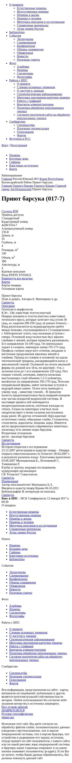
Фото (12, 63)
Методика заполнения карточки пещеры (43, 97)
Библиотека (17, 32)
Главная (7, 178)
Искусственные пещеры (33, 11)
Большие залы (18, 548)
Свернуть (8, 302)
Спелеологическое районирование (39, 94)
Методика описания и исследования (41, 21)
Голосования (25, 132)
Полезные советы (28, 59)
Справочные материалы (32, 25)
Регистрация (18, 145)
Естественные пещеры (31, 8)
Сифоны (14, 162)
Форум (21, 135)
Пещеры (22, 70)
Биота (13, 169)
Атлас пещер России (30, 28)
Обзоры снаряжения (30, 49)
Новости (22, 56)
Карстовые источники (23, 165)
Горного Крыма (23, 185)
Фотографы (24, 76)
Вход (5, 145)
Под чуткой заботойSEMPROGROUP (15, 708)
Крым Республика (51, 178)
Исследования (11, 443)
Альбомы (23, 66)
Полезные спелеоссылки (33, 128)
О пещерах (16, 4)
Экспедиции (25, 39)
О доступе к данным (30, 90)
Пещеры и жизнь (28, 15)
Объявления (25, 52)
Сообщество (17, 121)
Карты (6, 281)
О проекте (23, 83)
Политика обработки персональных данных (38, 653)
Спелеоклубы (26, 125)
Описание (8, 305)
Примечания (10, 481)
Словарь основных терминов (36, 87)
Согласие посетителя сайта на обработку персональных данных (43, 116)
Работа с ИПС (18, 80)
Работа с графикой (29, 101)
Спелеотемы (25, 73)
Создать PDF (10, 211)
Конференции (26, 46)
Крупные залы (18, 158)
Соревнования (26, 42)
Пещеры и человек (29, 18)
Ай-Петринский (20, 189)
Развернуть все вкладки (17, 278)
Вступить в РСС (20, 138)
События (15, 35)
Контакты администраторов (35, 104)
